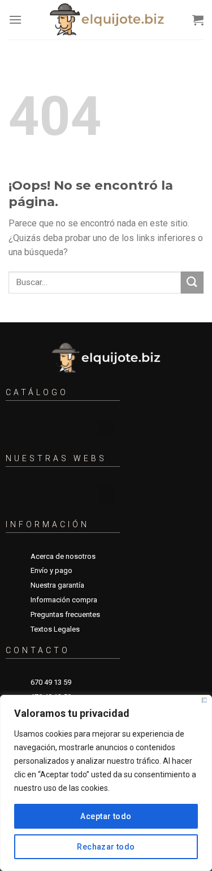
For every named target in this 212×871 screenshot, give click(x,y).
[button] (106, 428)
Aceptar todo (105, 816)
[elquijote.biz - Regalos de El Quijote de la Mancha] (107, 20)
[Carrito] (198, 19)
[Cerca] (204, 700)
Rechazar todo (106, 846)
